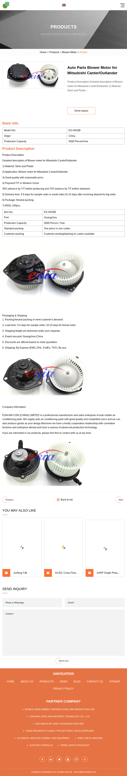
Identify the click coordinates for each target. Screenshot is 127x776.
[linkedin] (50, 741)
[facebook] (42, 741)
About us (26, 663)
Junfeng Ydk (20, 555)
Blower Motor (69, 52)
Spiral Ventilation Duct (75, 727)
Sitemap (114, 663)
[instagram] (76, 741)
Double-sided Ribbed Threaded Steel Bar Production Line (60, 691)
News (64, 663)
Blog (77, 663)
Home (43, 52)
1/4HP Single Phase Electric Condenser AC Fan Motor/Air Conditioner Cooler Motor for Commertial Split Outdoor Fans (107, 556)
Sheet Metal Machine (90, 720)
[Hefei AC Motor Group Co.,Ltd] (5, 5)
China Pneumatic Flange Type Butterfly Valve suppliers (60, 713)
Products (54, 52)
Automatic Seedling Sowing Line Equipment (43, 720)
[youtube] (67, 741)
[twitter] (59, 741)
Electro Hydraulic (41, 727)
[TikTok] (85, 741)
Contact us (95, 663)
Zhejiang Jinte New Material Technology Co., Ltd (60, 698)
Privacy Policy (63, 671)
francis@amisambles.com (85, 754)
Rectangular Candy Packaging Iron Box (59, 706)
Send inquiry (81, 110)
